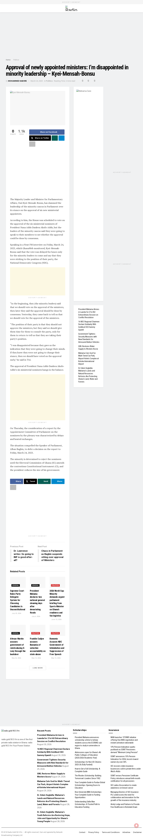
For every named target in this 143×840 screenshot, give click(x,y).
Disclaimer (137, 832)
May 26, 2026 (16, 658)
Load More (38, 668)
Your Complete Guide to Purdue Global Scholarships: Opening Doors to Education (90, 785)
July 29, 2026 (16, 613)
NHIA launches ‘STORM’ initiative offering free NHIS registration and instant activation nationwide (124, 740)
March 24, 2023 (37, 81)
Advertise (126, 832)
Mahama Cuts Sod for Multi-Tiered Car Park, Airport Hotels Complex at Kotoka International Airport (88, 358)
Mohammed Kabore (17, 81)
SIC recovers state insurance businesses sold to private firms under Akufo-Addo (126, 769)
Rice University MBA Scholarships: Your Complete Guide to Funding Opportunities (88, 795)
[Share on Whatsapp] (55, 138)
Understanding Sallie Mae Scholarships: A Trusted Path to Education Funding (87, 804)
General (15, 585)
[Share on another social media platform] (32, 144)
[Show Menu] (7, 8)
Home (8, 60)
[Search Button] (136, 8)
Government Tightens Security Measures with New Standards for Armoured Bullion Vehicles (52, 763)
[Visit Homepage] (71, 8)
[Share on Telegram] (62, 138)
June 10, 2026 (56, 619)
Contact (82, 832)
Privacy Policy (93, 832)
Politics (16, 60)
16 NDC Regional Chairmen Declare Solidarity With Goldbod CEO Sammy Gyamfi (53, 752)
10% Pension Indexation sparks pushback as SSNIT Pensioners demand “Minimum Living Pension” (124, 749)
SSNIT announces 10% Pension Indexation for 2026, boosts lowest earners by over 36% (124, 759)
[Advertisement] (71, 36)
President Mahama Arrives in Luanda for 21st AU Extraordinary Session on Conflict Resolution (52, 738)
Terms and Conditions (111, 832)
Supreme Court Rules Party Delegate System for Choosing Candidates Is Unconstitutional (17, 600)
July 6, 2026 (35, 616)
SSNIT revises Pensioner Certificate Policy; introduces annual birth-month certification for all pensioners (125, 778)
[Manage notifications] (136, 825)
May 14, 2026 (36, 658)
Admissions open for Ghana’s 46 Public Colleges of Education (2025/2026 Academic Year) (88, 755)
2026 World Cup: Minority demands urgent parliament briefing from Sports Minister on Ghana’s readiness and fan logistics (57, 603)
